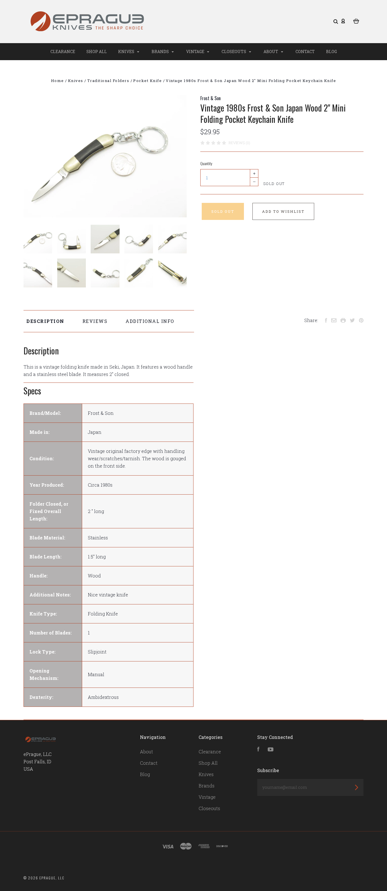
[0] (356, 20)
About (271, 51)
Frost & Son (210, 98)
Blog (331, 51)
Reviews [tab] (95, 321)
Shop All (96, 51)
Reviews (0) (239, 142)
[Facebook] (258, 750)
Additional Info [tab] (150, 321)
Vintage (195, 51)
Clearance (62, 51)
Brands (161, 51)
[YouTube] (270, 750)
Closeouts (234, 51)
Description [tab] (45, 321)
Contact (305, 51)
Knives (126, 51)
